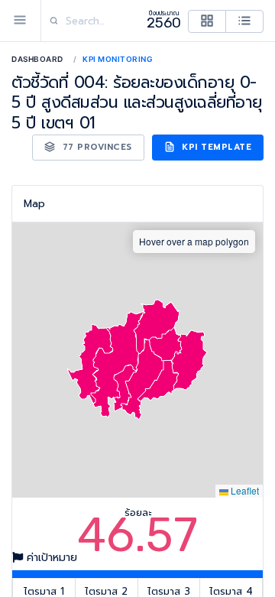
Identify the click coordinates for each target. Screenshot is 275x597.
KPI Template (215, 147)
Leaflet (243, 490)
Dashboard (37, 58)
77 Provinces (95, 147)
